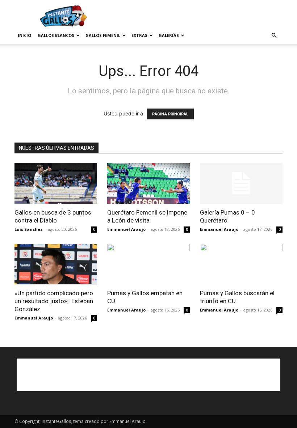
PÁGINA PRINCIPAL (170, 113)
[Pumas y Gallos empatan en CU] (148, 264)
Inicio (24, 35)
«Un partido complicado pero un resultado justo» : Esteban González (53, 301)
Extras (139, 35)
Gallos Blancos (56, 35)
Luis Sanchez (28, 229)
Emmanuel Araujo (126, 229)
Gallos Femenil (102, 35)
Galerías (169, 35)
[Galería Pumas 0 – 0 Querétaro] (241, 183)
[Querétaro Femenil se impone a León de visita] (148, 183)
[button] (274, 35)
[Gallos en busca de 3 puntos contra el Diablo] (55, 183)
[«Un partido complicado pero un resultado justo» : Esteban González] (55, 264)
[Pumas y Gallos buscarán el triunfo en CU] (241, 264)
